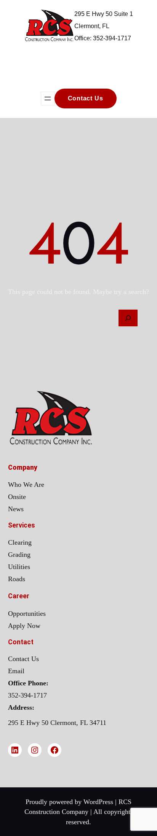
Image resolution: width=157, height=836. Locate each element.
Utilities (19, 567)
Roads (16, 579)
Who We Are (26, 484)
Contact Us (23, 659)
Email (16, 671)
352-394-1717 (27, 695)
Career (18, 596)
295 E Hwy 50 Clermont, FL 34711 (57, 722)
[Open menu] (47, 98)
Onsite (17, 497)
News (16, 509)
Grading (19, 554)
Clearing (20, 542)
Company (22, 467)
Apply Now (24, 625)
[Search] (128, 318)
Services (21, 525)
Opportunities (27, 613)
